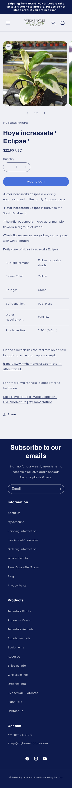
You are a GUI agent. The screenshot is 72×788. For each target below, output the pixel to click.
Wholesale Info (18, 558)
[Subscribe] (59, 489)
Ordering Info (17, 684)
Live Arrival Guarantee (23, 540)
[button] (8, 22)
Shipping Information (22, 531)
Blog (11, 576)
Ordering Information (22, 549)
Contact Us (15, 711)
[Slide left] (27, 113)
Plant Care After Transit (24, 567)
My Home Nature (29, 777)
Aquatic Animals (19, 638)
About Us (14, 513)
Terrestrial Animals (20, 629)
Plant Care (15, 702)
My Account (16, 522)
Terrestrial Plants (19, 611)
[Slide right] (45, 113)
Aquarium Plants (19, 620)
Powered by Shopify (51, 777)
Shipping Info (17, 665)
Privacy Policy (17, 585)
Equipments (16, 647)
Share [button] (12, 414)
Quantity (8, 159)
